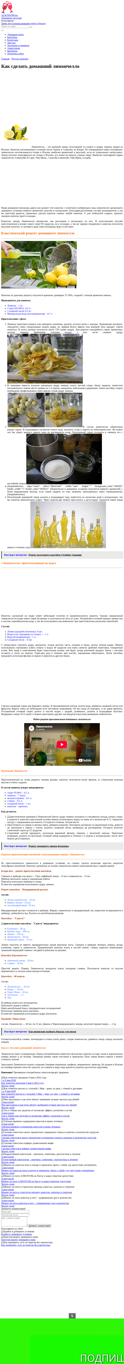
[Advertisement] (62, 183)
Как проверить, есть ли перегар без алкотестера (25, 1245)
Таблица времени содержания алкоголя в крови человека (30, 1126)
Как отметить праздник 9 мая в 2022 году (22, 1083)
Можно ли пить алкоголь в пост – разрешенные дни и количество (35, 1203)
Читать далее (8, 1085)
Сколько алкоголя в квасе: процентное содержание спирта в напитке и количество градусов (48, 1137)
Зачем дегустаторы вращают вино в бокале (23, 23)
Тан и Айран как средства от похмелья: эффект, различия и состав (35, 1116)
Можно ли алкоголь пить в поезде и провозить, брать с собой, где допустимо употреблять (47, 1170)
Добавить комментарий (39, 1226)
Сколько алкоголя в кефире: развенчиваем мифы (26, 1148)
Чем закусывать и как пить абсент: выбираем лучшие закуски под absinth (39, 1105)
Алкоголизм (7, 1102)
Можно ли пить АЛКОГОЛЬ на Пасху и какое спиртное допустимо (36, 1181)
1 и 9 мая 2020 (8, 1080)
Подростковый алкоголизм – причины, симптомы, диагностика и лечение (39, 1159)
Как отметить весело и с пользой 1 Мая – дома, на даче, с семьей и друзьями (40, 1094)
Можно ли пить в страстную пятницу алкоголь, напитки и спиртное (36, 1192)
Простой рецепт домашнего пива (18, 1239)
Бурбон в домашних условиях (16, 1234)
